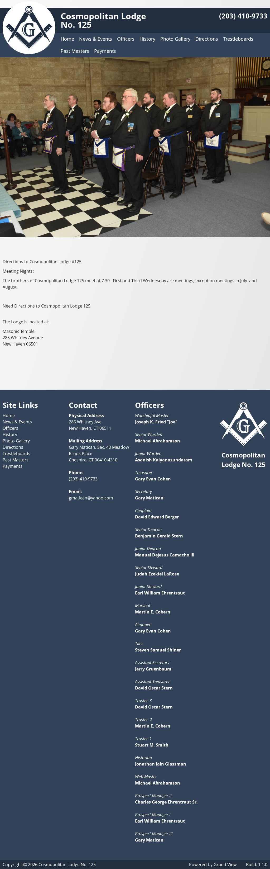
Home (67, 39)
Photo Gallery (175, 39)
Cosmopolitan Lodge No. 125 (103, 20)
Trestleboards (238, 39)
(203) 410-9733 (243, 16)
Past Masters (75, 51)
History (147, 39)
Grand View (225, 864)
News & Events (95, 39)
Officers (125, 39)
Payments (105, 51)
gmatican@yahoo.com (91, 498)
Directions (206, 39)
